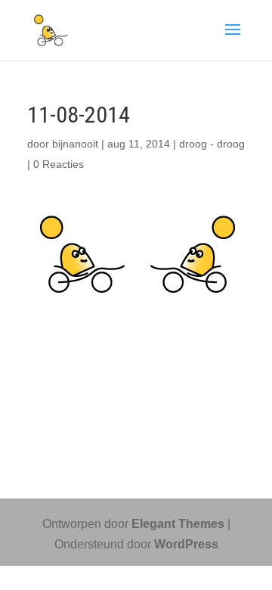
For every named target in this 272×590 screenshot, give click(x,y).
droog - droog (212, 144)
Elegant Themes (177, 523)
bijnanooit (75, 144)
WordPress (186, 544)
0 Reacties (58, 164)
